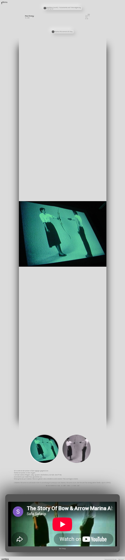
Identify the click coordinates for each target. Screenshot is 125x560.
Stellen (82, 3)
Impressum (121, 559)
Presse (82, 5)
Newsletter (83, 1)
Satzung (82, 7)
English (82, 12)
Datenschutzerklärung (110, 559)
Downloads (82, 9)
